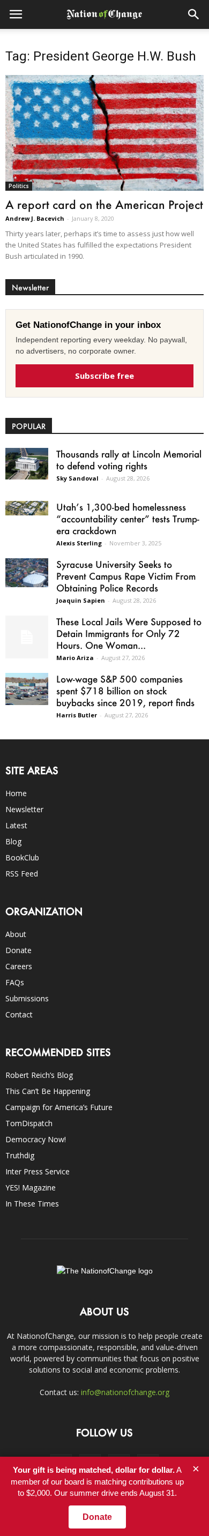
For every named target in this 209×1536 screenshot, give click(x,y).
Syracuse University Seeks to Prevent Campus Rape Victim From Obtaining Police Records (126, 576)
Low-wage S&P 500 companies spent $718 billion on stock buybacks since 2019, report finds (125, 690)
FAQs (14, 982)
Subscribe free (104, 375)
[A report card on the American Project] (104, 133)
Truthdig (19, 1155)
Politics (19, 186)
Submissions (27, 998)
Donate (18, 950)
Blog (13, 841)
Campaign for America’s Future (59, 1107)
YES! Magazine (30, 1187)
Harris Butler (76, 715)
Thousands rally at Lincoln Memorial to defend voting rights (128, 459)
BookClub (22, 857)
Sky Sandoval (77, 478)
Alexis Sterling (79, 543)
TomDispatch (29, 1123)
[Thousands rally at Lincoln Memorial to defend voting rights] (26, 463)
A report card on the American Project (104, 204)
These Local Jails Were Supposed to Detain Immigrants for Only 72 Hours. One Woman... (128, 633)
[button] (194, 14)
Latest (16, 825)
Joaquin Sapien (80, 600)
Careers (18, 966)
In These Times (32, 1203)
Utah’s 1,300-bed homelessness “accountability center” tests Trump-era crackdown (127, 518)
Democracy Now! (35, 1139)
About (15, 934)
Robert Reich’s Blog (39, 1075)
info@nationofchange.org (125, 1392)
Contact (19, 1014)
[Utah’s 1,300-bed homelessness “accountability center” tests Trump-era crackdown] (26, 508)
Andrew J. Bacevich (34, 218)
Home (16, 793)
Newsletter (24, 809)
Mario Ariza (75, 658)
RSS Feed (21, 873)
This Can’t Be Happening (47, 1091)
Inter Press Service (37, 1171)
